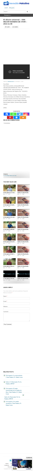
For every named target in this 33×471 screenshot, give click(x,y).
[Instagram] (26, 114)
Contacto (6, 465)
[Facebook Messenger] (16, 117)
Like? (8, 26)
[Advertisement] (16, 47)
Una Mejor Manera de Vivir (10, 175)
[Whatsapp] (13, 114)
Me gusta (11, 7)
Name (4, 296)
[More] (23, 117)
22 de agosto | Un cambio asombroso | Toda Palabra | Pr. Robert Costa (13, 403)
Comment (5, 311)
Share (16, 26)
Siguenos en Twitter (11, 460)
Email (4, 301)
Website (5, 306)
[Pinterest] (10, 117)
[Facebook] (7, 114)
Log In (6, 7)
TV (3, 175)
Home (7, 463)
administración (11, 81)
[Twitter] (20, 114)
